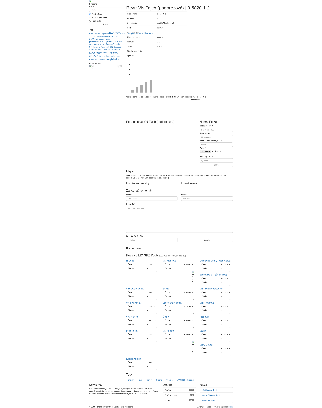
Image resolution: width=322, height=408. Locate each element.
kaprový (109, 56)
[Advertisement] (211, 29)
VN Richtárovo (207, 302)
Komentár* (130, 204)
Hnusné (130, 260)
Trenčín (103, 47)
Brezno (159, 380)
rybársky (114, 59)
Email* (184, 194)
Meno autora (206, 133)
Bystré (166, 288)
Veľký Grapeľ (206, 344)
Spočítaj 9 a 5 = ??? (134, 236)
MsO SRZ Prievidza (101, 59)
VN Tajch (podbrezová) (211, 288)
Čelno (166, 316)
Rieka (107, 36)
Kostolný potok (133, 358)
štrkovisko (101, 36)
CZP (96, 33)
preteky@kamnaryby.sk (211, 395)
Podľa (97, 14)
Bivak (91, 33)
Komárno (109, 44)
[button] (91, 66)
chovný (98, 46)
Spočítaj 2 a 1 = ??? (208, 156)
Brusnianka (131, 330)
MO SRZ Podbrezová (185, 380)
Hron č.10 (204, 316)
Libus (230, 406)
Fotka (203, 148)
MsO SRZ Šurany (106, 49)
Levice (115, 49)
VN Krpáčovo (169, 260)
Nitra (109, 41)
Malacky (112, 36)
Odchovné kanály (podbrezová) (215, 260)
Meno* (129, 194)
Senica (106, 33)
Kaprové (114, 33)
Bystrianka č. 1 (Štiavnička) (213, 274)
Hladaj (105, 24)
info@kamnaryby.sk (209, 390)
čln (121, 33)
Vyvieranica (132, 316)
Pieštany (101, 33)
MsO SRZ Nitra (100, 44)
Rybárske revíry (100, 56)
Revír (106, 52)
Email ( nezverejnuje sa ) (211, 140)
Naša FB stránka (208, 400)
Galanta (97, 49)
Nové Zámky (102, 41)
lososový (98, 52)
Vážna (203, 330)
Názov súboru (206, 125)
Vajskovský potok (135, 288)
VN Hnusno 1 (169, 330)
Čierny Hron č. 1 (134, 302)
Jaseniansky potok (172, 302)
